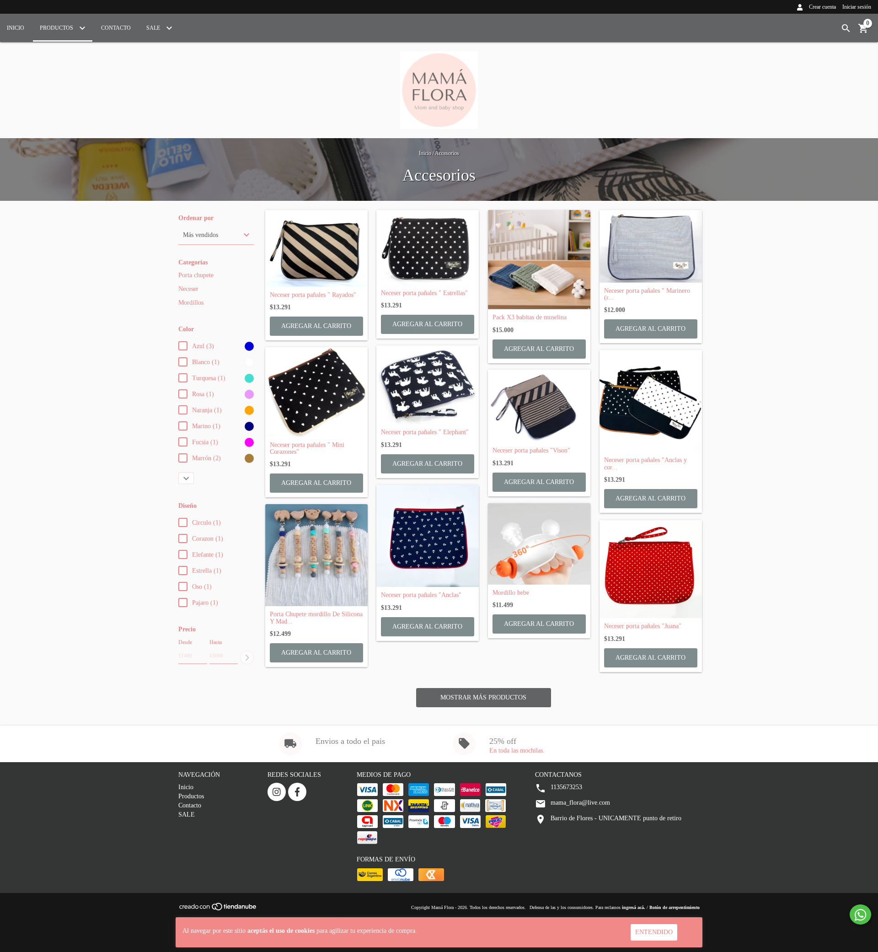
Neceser (188, 288)
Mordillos (190, 302)
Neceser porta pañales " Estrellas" (424, 293)
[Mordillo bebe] (539, 544)
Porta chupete (196, 275)
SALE (153, 28)
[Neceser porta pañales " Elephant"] (427, 385)
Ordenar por (196, 218)
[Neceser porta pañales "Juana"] (651, 569)
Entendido (654, 932)
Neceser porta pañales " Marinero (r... (647, 294)
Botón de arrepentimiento (674, 907)
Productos (57, 28)
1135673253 (566, 787)
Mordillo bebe (511, 592)
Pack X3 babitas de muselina (530, 317)
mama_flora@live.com (580, 802)
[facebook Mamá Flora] (297, 792)
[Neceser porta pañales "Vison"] (539, 406)
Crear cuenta (822, 7)
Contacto (116, 28)
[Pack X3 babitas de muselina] (539, 260)
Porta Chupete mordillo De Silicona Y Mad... (316, 617)
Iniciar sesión (856, 7)
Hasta (215, 642)
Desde (185, 642)
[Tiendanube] (218, 909)
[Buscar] (846, 29)
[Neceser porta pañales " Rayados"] (316, 248)
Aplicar (247, 657)
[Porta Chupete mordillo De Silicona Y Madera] (316, 555)
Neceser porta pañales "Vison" (531, 450)
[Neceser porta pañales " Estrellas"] (427, 247)
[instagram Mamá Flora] (277, 792)
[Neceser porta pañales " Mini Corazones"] (316, 392)
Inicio (15, 28)
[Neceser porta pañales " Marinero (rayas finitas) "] (651, 246)
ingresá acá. (633, 907)
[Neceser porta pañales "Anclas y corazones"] (651, 401)
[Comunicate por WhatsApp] (860, 914)
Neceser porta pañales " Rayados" (313, 294)
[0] (863, 31)
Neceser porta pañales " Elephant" (425, 432)
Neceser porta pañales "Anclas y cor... (645, 463)
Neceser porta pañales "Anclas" (421, 595)
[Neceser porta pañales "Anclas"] (427, 536)
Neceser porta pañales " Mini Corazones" (307, 448)
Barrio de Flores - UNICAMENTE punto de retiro (616, 818)
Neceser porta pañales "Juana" (642, 626)
